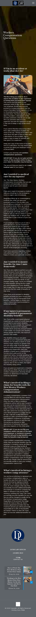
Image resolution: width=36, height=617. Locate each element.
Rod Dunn (24, 452)
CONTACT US (18, 559)
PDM (23, 610)
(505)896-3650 (18, 553)
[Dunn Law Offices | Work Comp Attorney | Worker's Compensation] (18, 3)
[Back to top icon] (18, 604)
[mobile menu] (33, 3)
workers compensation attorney (14, 372)
